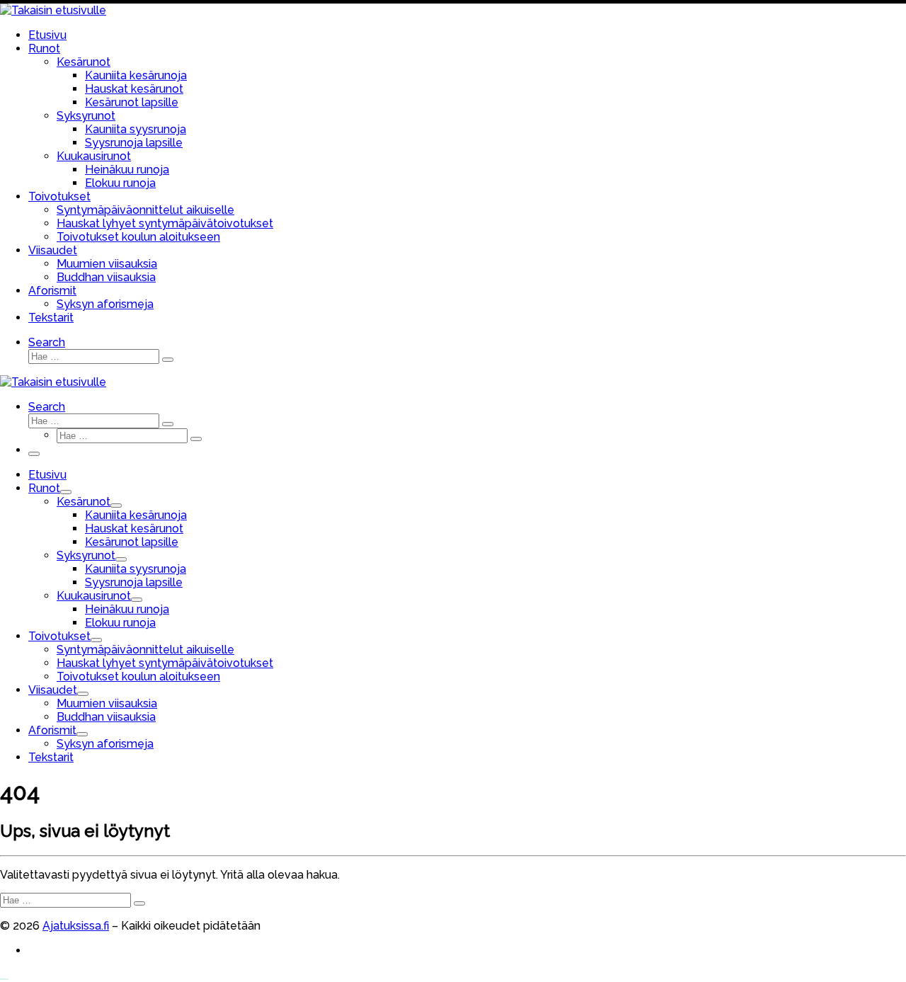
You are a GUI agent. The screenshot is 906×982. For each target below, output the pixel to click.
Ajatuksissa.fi (75, 925)
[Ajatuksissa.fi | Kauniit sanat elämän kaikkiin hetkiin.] (53, 10)
